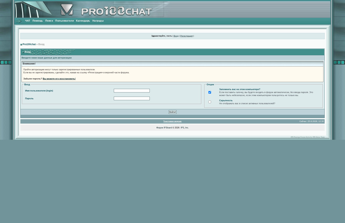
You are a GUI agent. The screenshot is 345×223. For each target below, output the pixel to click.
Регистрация (186, 36)
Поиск (49, 20)
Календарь (83, 20)
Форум (159, 127)
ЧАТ (27, 20)
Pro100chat (29, 44)
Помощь (38, 20)
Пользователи (64, 20)
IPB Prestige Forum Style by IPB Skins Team (308, 137)
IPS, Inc (184, 127)
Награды (98, 20)
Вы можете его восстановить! (59, 78)
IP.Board (168, 127)
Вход (176, 36)
